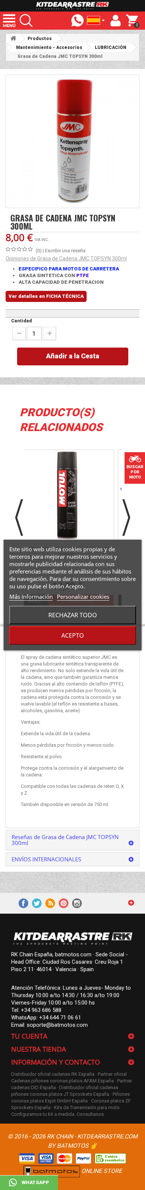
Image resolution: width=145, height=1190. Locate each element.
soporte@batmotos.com (57, 1025)
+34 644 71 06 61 (60, 1017)
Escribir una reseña (65, 250)
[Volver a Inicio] (13, 38)
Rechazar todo (72, 615)
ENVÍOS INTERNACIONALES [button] (46, 859)
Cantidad (21, 320)
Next (126, 517)
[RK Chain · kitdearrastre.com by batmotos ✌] (72, 6)
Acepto (72, 635)
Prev (19, 517)
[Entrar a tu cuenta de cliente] (116, 20)
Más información (31, 596)
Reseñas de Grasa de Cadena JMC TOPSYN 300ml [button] (65, 840)
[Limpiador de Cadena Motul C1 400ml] (67, 496)
